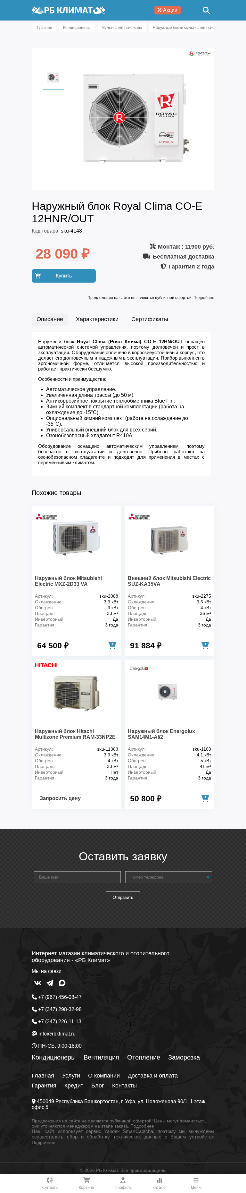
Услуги (71, 1075)
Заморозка (184, 1057)
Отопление (143, 1057)
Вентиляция (101, 1057)
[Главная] (68, 10)
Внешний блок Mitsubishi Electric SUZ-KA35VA (169, 581)
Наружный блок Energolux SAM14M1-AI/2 (161, 734)
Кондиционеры (54, 1057)
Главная (43, 1075)
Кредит (73, 1085)
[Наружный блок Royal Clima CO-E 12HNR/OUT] (136, 180)
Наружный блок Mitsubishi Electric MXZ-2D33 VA (68, 581)
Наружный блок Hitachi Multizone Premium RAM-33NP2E (75, 734)
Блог (97, 1085)
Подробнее (203, 297)
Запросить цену (60, 798)
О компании (104, 1075)
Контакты (124, 1085)
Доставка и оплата (153, 1075)
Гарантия (44, 1085)
